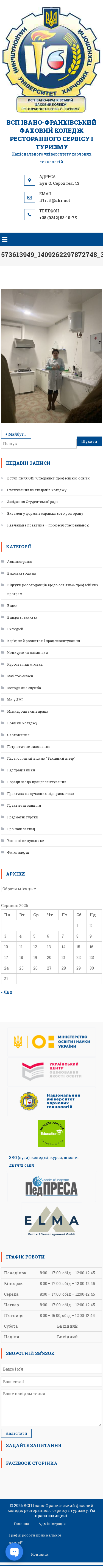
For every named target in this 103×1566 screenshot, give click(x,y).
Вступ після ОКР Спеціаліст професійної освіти (48, 478)
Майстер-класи (20, 676)
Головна (21, 1523)
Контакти (40, 1554)
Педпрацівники (21, 770)
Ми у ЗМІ (15, 699)
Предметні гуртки (22, 817)
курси (56, 1157)
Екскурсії (15, 629)
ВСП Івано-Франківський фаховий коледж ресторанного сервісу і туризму (51, 134)
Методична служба (24, 688)
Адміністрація (19, 561)
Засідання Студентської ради (33, 501)
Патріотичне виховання (28, 746)
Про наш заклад (21, 829)
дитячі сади (21, 1165)
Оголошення (18, 735)
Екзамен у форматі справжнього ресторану (45, 513)
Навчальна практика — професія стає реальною (48, 525)
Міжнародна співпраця (27, 711)
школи (71, 1157)
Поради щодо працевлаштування (36, 782)
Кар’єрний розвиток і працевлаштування (43, 641)
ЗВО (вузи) (19, 1157)
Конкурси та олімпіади (27, 652)
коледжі (40, 1157)
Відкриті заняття (22, 617)
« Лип (6, 992)
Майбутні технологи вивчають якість (19, 434)
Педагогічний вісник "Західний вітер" (41, 758)
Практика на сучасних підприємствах (40, 793)
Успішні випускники (25, 840)
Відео (12, 605)
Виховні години (22, 573)
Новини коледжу (22, 723)
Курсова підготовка (25, 664)
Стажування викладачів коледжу (36, 490)
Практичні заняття (24, 805)
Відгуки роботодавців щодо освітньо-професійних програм (52, 589)
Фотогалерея (18, 852)
